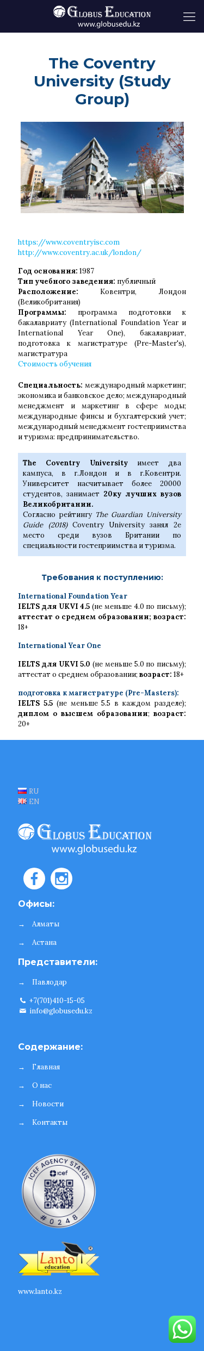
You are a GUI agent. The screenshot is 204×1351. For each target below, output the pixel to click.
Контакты (49, 1122)
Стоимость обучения (54, 364)
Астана (44, 942)
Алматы (45, 924)
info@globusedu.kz (60, 1011)
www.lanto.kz (40, 1291)
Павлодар (49, 982)
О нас (42, 1085)
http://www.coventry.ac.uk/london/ (79, 252)
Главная (46, 1067)
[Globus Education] (102, 16)
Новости (48, 1104)
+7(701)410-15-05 (56, 1000)
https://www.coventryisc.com (69, 242)
